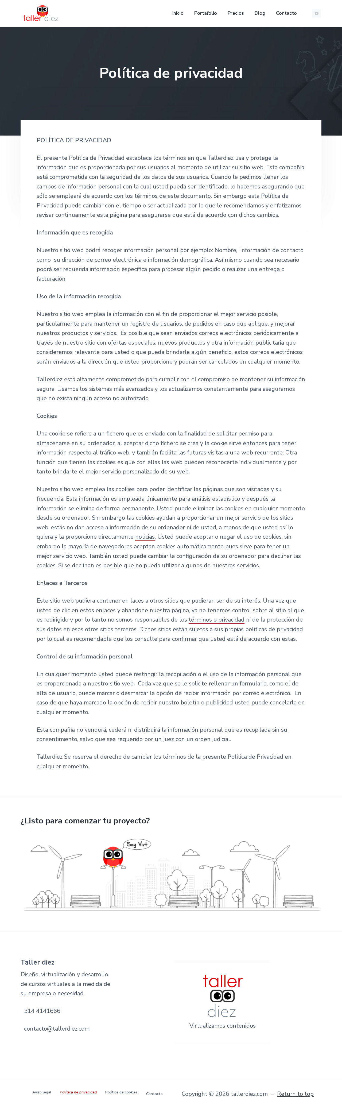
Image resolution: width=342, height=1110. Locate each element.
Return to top (295, 1094)
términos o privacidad (216, 620)
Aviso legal (41, 1092)
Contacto (154, 1093)
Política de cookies (121, 1092)
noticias (145, 537)
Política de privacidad (78, 1092)
